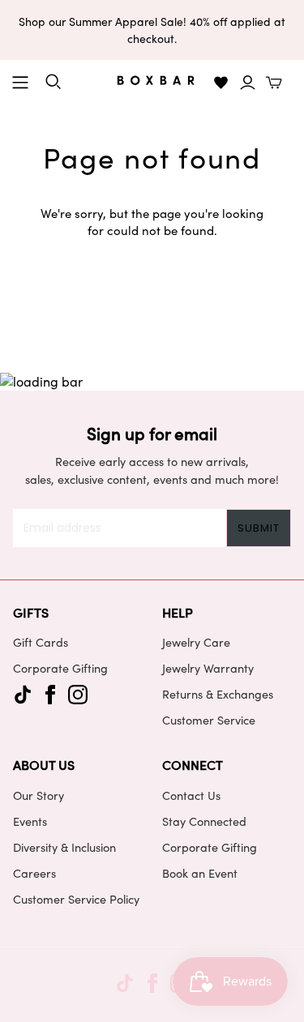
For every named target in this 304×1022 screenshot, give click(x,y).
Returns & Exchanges (217, 694)
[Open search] (53, 82)
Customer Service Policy (76, 899)
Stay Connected (204, 821)
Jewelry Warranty (208, 668)
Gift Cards (40, 642)
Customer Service (208, 720)
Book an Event (200, 873)
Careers (34, 873)
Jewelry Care (196, 642)
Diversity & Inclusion (64, 847)
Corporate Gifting (60, 668)
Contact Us (191, 795)
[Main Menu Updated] (20, 83)
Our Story (38, 795)
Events (30, 821)
